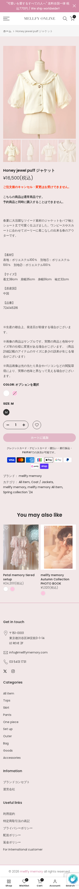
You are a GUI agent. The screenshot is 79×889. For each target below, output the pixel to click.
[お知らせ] (38, 6)
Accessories (12, 758)
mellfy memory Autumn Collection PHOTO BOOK (55, 579)
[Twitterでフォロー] (5, 671)
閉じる (74, 5)
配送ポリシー (12, 835)
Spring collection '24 (18, 492)
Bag (6, 743)
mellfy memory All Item (45, 487)
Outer (7, 736)
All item (24, 482)
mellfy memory (30, 476)
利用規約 (9, 814)
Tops (6, 701)
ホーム (7, 31)
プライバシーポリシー (18, 828)
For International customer (23, 850)
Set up (8, 729)
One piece (11, 722)
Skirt (6, 708)
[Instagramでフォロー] (13, 671)
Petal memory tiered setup (19, 577)
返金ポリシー (12, 842)
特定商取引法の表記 (16, 821)
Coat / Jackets (42, 482)
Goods (8, 751)
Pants (7, 715)
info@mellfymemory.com (28, 653)
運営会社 (9, 789)
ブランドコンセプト (16, 782)
